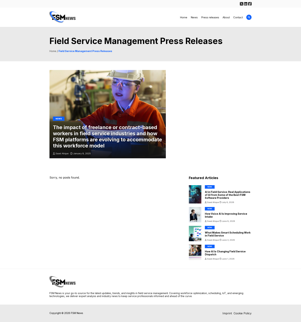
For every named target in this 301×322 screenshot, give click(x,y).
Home (183, 17)
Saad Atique (62, 153)
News (194, 17)
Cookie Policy (243, 313)
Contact (238, 17)
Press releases (210, 17)
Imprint (227, 313)
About (226, 17)
